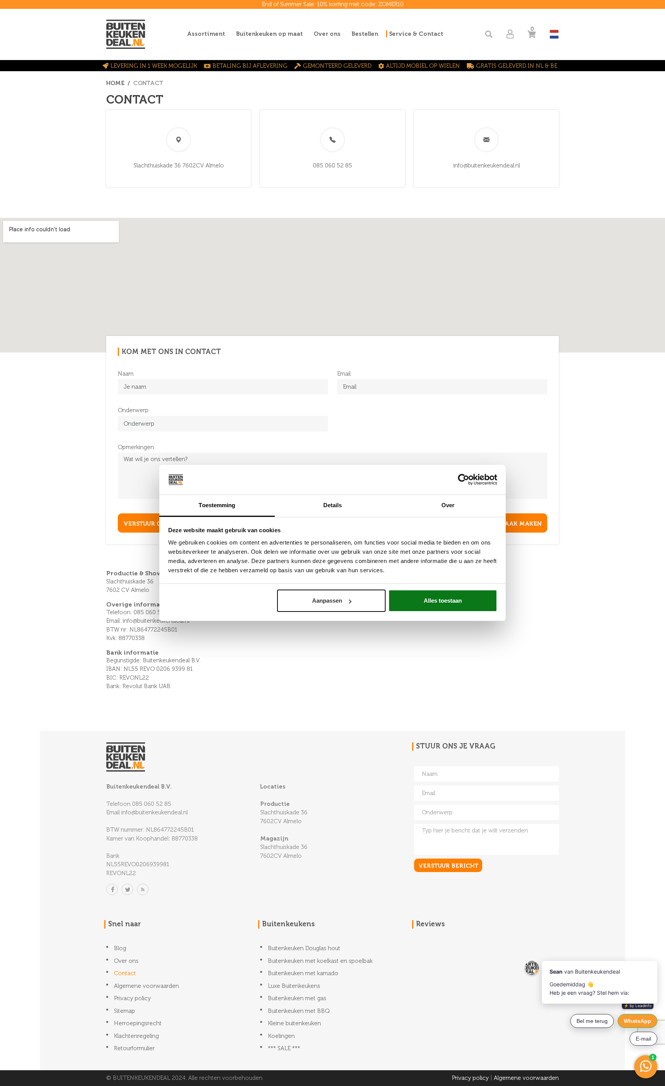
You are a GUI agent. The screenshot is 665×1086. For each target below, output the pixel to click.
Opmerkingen (136, 447)
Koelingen (281, 1036)
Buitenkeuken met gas (297, 998)
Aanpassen (327, 600)
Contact (125, 973)
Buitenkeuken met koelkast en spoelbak (320, 960)
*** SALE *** (284, 1048)
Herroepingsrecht (138, 1023)
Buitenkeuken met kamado (303, 973)
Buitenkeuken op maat (269, 33)
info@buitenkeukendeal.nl (486, 165)
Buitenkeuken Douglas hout (304, 948)
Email (344, 373)
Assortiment (206, 33)
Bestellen (364, 33)
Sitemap (124, 1010)
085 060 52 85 (332, 165)
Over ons (327, 33)
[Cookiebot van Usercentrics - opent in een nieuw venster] (463, 479)
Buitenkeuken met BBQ (298, 1010)
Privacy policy (132, 998)
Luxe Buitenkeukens (294, 985)
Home (115, 83)
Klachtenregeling (136, 1036)
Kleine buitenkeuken (294, 1023)
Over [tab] (447, 505)
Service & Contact (416, 33)
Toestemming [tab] (217, 505)
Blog (120, 948)
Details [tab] (332, 505)
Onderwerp (133, 410)
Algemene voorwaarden (146, 985)
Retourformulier (134, 1048)
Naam (126, 373)
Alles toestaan (443, 600)
